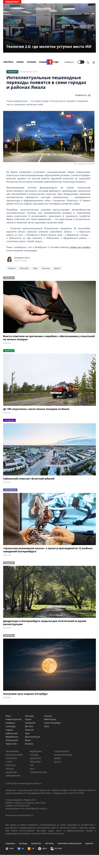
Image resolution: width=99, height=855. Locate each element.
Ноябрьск (69, 62)
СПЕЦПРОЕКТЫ (61, 751)
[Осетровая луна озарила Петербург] (49, 665)
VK (23, 848)
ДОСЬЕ (57, 761)
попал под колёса (80, 247)
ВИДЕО (57, 758)
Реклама (49, 843)
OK (33, 848)
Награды (23, 843)
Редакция (10, 843)
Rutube (58, 848)
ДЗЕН (44, 848)
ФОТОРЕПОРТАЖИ (63, 754)
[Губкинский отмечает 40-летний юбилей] (49, 449)
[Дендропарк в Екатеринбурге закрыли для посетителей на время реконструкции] (49, 592)
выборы (89, 843)
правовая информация (69, 843)
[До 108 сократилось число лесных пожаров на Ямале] (49, 380)
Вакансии (36, 843)
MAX (12, 848)
